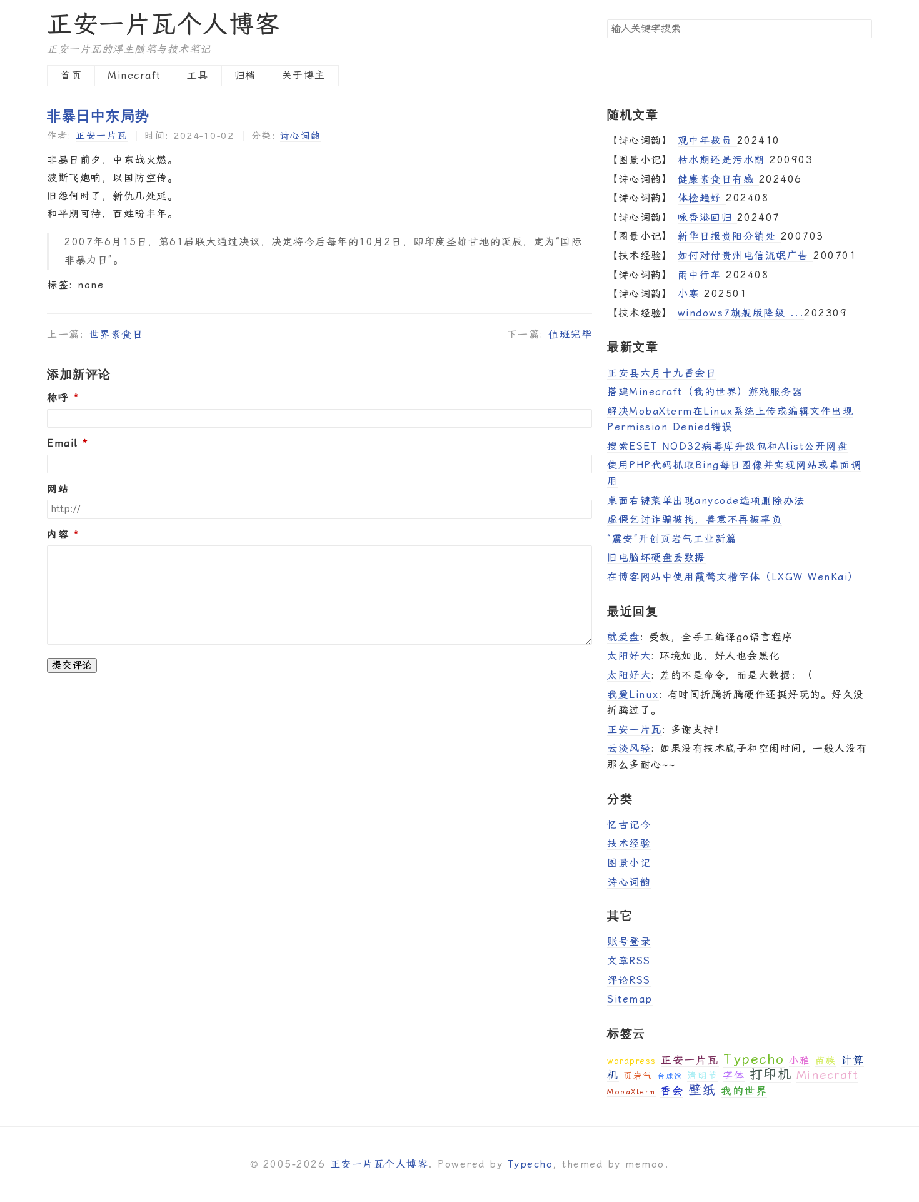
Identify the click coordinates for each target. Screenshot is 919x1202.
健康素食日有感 (718, 179)
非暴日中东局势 (98, 115)
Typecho (754, 1059)
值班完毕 (570, 334)
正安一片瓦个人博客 (164, 24)
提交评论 (72, 665)
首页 (71, 75)
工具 (198, 75)
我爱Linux (633, 694)
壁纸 (702, 1090)
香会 (671, 1090)
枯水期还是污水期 (724, 160)
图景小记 (629, 863)
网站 (58, 489)
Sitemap (630, 999)
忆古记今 (629, 825)
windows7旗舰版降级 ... (741, 313)
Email (62, 443)
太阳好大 (629, 656)
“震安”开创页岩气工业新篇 (672, 539)
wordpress (631, 1061)
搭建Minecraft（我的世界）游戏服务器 (705, 392)
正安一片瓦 (102, 135)
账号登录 (629, 941)
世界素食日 (116, 334)
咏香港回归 (707, 217)
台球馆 (670, 1076)
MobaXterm (631, 1092)
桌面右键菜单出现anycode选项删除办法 (706, 501)
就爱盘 (623, 637)
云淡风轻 (629, 748)
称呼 (58, 397)
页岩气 (638, 1076)
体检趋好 (702, 198)
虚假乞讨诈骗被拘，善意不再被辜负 (694, 519)
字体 (734, 1075)
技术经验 (629, 843)
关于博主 (304, 75)
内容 (58, 534)
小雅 (799, 1060)
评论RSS (629, 980)
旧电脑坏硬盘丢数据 (656, 557)
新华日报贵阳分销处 (729, 236)
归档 (245, 75)
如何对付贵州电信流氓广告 (746, 255)
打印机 (771, 1074)
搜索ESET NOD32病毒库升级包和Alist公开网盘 (727, 446)
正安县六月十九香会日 (661, 373)
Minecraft (134, 75)
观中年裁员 (707, 140)
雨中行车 (702, 275)
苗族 (825, 1060)
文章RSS (629, 961)
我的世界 (744, 1090)
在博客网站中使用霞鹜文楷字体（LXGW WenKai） (733, 577)
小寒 (691, 294)
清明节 (702, 1075)
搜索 (862, 28)
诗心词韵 (300, 135)
